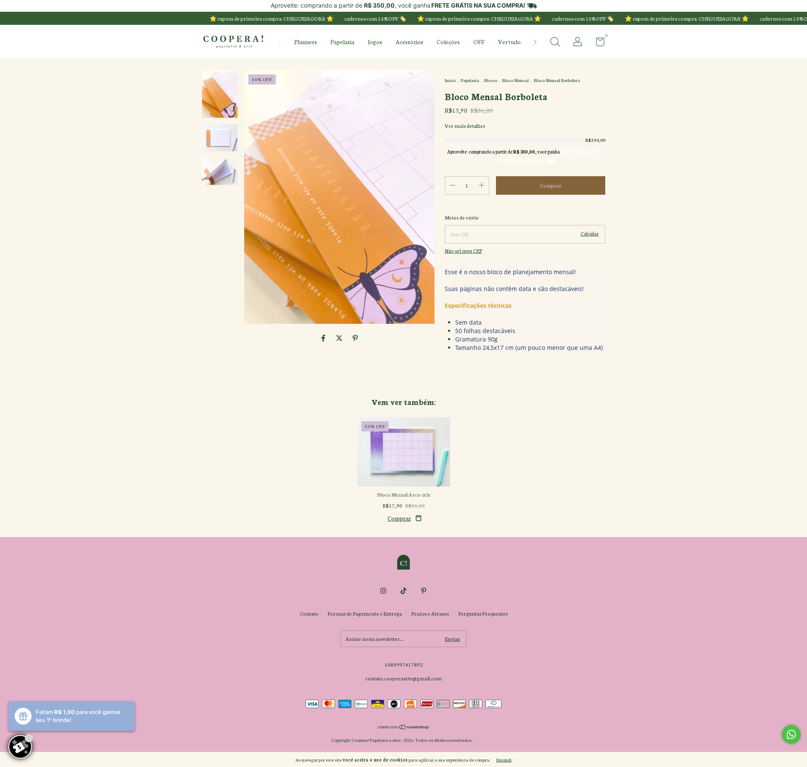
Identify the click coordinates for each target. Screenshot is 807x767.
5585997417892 (404, 664)
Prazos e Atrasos (430, 613)
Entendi (504, 759)
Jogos (375, 41)
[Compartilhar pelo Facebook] (323, 338)
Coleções (448, 41)
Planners (305, 41)
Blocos (490, 80)
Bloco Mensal (515, 80)
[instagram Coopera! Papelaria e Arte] (383, 590)
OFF (479, 41)
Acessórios (409, 41)
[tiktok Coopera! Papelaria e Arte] (403, 590)
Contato (309, 613)
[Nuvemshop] (403, 727)
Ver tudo (509, 41)
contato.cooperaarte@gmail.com (403, 678)
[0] (597, 43)
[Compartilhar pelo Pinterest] (355, 338)
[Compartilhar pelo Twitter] (339, 338)
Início (450, 80)
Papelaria (342, 41)
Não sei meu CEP (463, 250)
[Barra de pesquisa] (554, 42)
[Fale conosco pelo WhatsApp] (791, 734)
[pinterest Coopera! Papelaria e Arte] (423, 590)
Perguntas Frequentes (483, 613)
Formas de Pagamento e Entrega (364, 613)
